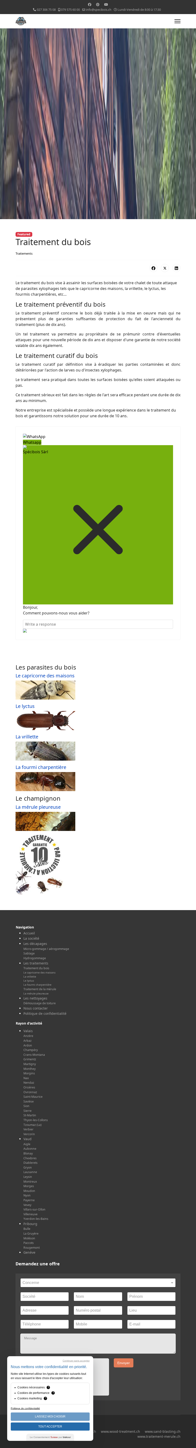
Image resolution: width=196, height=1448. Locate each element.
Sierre (27, 1111)
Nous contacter (35, 1008)
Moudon (29, 1191)
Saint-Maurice (33, 1097)
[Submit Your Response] (98, 631)
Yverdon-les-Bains (35, 1219)
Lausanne (30, 1172)
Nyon (27, 1195)
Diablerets (30, 1163)
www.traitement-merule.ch (158, 1436)
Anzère (28, 1036)
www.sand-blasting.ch (162, 1431)
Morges (28, 1186)
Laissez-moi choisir (50, 1416)
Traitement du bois (36, 968)
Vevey (27, 1205)
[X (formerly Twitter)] (165, 268)
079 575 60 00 (70, 10)
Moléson (29, 1238)
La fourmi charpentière (41, 767)
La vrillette (27, 736)
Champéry (30, 1050)
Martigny (29, 1064)
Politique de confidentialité (44, 1013)
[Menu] (177, 21)
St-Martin (29, 1115)
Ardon (27, 1045)
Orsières (29, 1087)
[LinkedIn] (176, 268)
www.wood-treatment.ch (120, 1431)
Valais (28, 1031)
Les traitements (35, 963)
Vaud (27, 1139)
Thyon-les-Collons (35, 1120)
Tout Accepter (50, 1426)
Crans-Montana (34, 1055)
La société (31, 938)
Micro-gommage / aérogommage (46, 949)
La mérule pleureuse (38, 807)
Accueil (29, 933)
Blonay (28, 1153)
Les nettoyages (35, 998)
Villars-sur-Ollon (34, 1209)
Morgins (29, 1073)
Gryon (27, 1167)
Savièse (28, 1101)
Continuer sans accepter (76, 1360)
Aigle (26, 1144)
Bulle (26, 1229)
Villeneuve (30, 1214)
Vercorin (29, 1134)
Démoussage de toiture (39, 1003)
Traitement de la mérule (39, 989)
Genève (29, 1252)
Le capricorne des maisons (45, 675)
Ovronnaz (30, 1092)
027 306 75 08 (46, 10)
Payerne (29, 1200)
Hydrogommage (34, 958)
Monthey (29, 1069)
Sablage (29, 953)
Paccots (28, 1243)
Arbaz (27, 1041)
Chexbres (30, 1158)
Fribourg (30, 1223)
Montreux (30, 1182)
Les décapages (35, 943)
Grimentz (29, 1059)
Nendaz (28, 1083)
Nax (26, 1078)
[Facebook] (89, 4)
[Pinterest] (97, 4)
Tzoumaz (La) (32, 1125)
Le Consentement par (50, 1437)
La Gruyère (30, 1234)
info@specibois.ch (98, 10)
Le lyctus (25, 706)
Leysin (27, 1177)
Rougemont (31, 1248)
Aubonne (29, 1149)
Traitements (24, 253)
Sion (26, 1106)
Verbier (28, 1129)
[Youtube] (106, 4)
